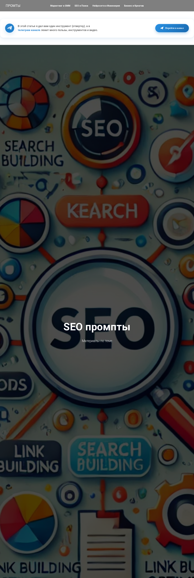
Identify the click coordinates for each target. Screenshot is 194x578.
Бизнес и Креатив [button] (134, 5)
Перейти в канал (174, 28)
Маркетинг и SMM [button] (60, 5)
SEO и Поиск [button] (81, 5)
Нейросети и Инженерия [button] (106, 5)
